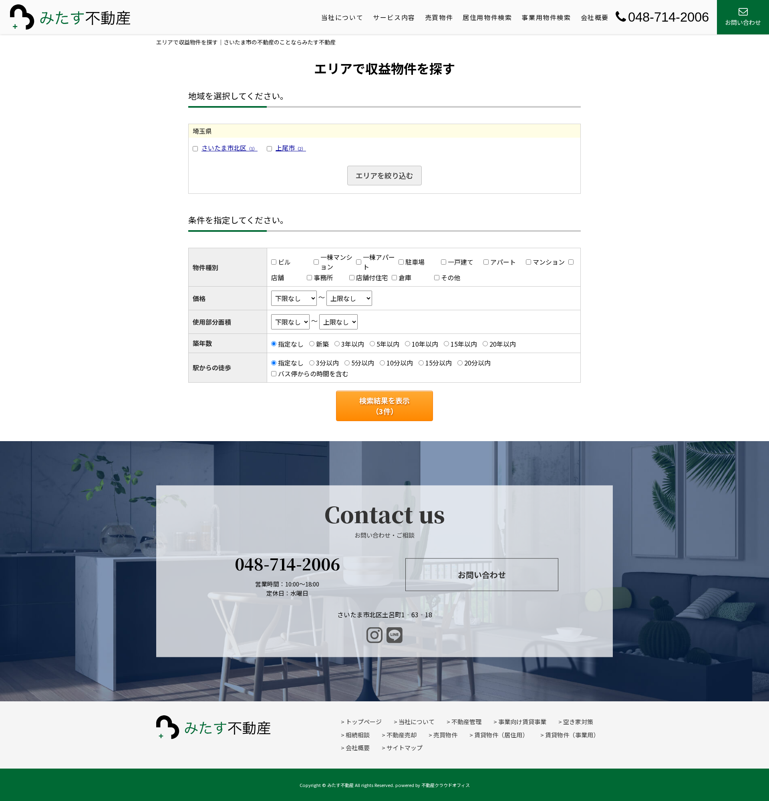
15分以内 (438, 362)
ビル (284, 262)
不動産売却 (402, 735)
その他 (450, 277)
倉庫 (405, 277)
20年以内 (502, 344)
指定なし (291, 344)
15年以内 (464, 344)
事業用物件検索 (546, 17)
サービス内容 (394, 17)
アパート (503, 262)
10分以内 (400, 362)
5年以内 (387, 344)
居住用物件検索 (487, 17)
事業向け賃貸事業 (522, 721)
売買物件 (439, 17)
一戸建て (460, 262)
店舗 (277, 277)
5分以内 (362, 362)
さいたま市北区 (229, 148)
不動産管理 (466, 721)
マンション (549, 262)
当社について (342, 17)
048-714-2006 (668, 17)
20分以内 (477, 362)
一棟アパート (379, 261)
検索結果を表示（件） (384, 405)
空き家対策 (578, 721)
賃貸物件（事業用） (572, 735)
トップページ (364, 721)
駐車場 (415, 262)
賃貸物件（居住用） (501, 735)
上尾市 (291, 148)
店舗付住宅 (372, 277)
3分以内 (327, 362)
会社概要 (595, 17)
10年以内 (425, 344)
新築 (322, 344)
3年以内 (352, 344)
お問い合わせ (482, 574)
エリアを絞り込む (384, 175)
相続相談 (358, 735)
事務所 (323, 277)
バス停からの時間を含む (313, 373)
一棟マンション (336, 261)
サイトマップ (405, 747)
